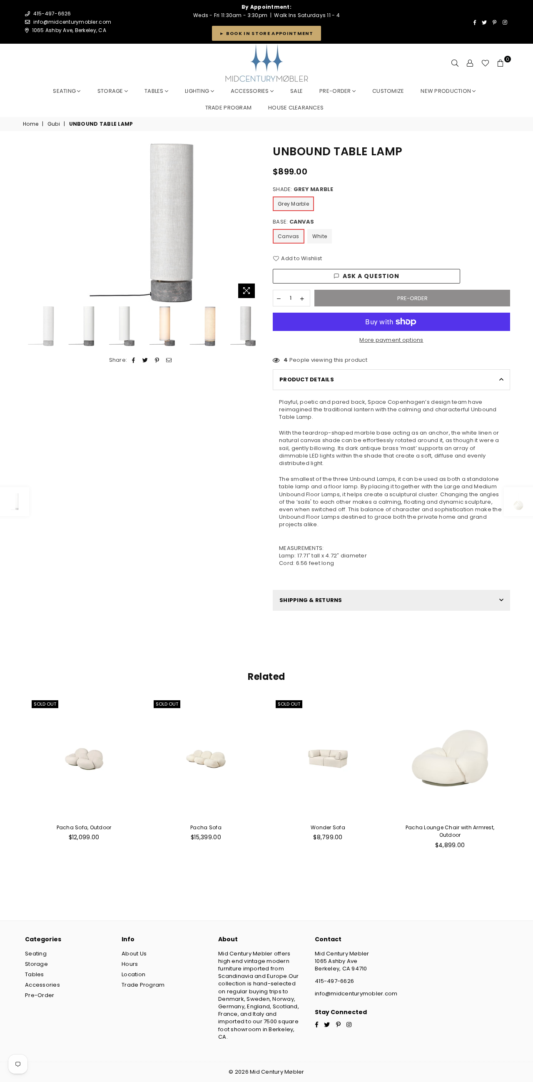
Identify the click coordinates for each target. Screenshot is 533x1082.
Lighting (197, 91)
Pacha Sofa (206, 827)
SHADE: (303, 189)
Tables (154, 91)
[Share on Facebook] (134, 360)
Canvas (288, 236)
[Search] (455, 63)
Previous (30, 223)
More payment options (391, 340)
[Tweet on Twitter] (145, 360)
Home (30, 124)
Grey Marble (293, 203)
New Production (446, 91)
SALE (296, 91)
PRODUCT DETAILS (306, 379)
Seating (65, 91)
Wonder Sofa (328, 827)
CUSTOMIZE (388, 91)
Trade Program (143, 985)
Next (253, 223)
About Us (134, 954)
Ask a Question (371, 276)
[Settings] (470, 63)
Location (133, 974)
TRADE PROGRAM (228, 108)
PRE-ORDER (335, 91)
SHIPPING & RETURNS (310, 600)
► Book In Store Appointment (266, 33)
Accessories (250, 91)
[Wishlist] (485, 63)
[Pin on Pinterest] (157, 360)
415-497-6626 (334, 981)
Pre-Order (39, 995)
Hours (130, 964)
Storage (111, 91)
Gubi (53, 124)
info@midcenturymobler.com (72, 21)
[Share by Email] (169, 360)
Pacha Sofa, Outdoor (84, 827)
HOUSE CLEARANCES (296, 108)
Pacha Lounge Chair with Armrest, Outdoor (450, 831)
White (319, 236)
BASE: (293, 222)
